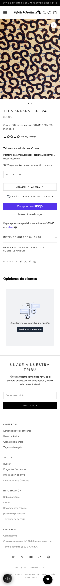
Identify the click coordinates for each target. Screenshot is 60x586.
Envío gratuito (12, 3)
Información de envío (14, 474)
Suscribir (30, 405)
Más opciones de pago (30, 214)
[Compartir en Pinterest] (30, 261)
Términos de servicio (14, 518)
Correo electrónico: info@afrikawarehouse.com (27, 541)
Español (35, 567)
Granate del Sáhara (13, 441)
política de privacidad (14, 513)
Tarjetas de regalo (12, 447)
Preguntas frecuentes (14, 469)
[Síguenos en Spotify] (48, 557)
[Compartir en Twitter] (25, 261)
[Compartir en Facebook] (21, 261)
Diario (6, 502)
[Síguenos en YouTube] (31, 557)
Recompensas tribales (14, 507)
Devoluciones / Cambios (16, 480)
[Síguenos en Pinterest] (22, 557)
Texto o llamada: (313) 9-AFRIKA (20, 546)
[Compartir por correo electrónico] (35, 261)
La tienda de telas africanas (17, 430)
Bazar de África (11, 436)
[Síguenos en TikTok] (39, 557)
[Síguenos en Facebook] (5, 557)
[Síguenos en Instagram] (13, 557)
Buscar (6, 463)
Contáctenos (10, 535)
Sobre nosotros (11, 496)
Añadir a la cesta (30, 186)
